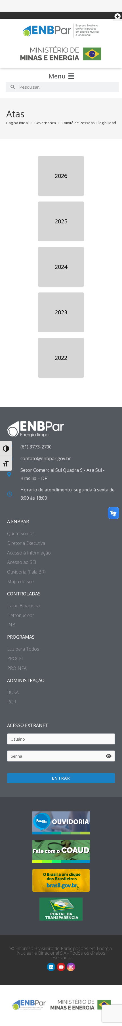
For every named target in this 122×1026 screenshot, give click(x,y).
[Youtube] (61, 967)
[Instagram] (71, 967)
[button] (117, 16)
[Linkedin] (51, 967)
